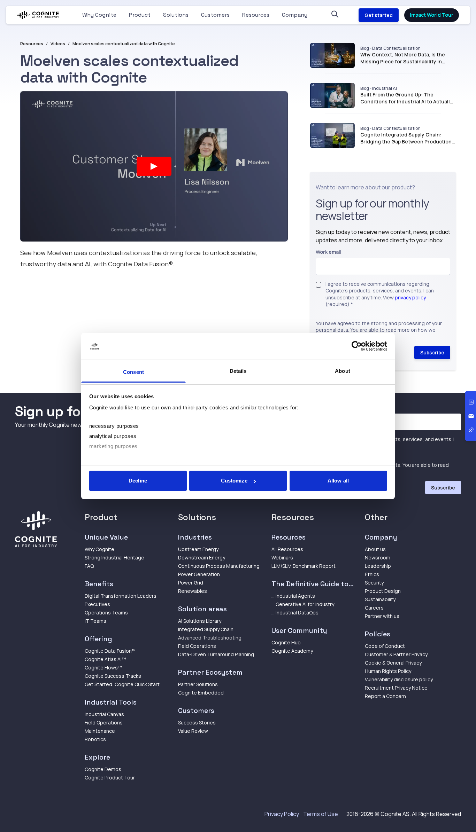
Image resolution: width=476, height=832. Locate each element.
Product (140, 14)
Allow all (338, 481)
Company (294, 14)
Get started (378, 15)
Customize (234, 481)
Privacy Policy (281, 814)
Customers (215, 14)
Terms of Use (320, 814)
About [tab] (342, 371)
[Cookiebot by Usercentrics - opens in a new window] (356, 346)
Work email (328, 252)
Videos (58, 44)
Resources (255, 14)
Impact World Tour (431, 14)
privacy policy (410, 297)
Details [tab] (238, 371)
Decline (138, 481)
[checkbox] (318, 285)
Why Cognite (99, 14)
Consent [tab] (133, 372)
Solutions (176, 14)
